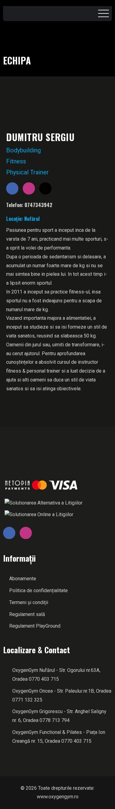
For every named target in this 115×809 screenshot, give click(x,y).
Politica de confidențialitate (38, 590)
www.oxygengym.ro (58, 797)
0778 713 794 (55, 720)
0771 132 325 (27, 700)
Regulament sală (27, 614)
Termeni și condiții (28, 602)
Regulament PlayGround (34, 626)
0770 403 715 (44, 679)
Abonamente (22, 578)
